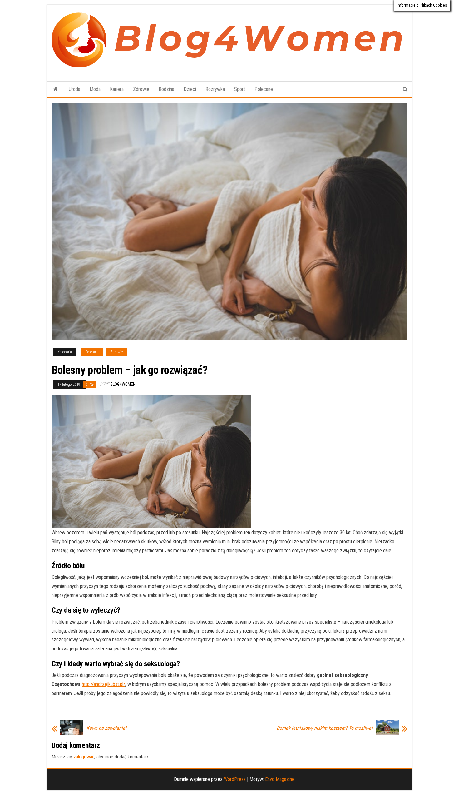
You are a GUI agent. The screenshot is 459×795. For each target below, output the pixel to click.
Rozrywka (215, 89)
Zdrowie (141, 89)
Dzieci (190, 89)
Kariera (117, 89)
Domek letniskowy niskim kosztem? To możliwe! (325, 728)
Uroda (74, 89)
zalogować (83, 757)
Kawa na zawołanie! (106, 728)
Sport (239, 89)
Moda (95, 89)
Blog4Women (123, 384)
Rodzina (166, 89)
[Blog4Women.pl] (55, 89)
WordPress (235, 779)
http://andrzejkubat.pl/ (103, 684)
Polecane (263, 89)
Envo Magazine (279, 779)
